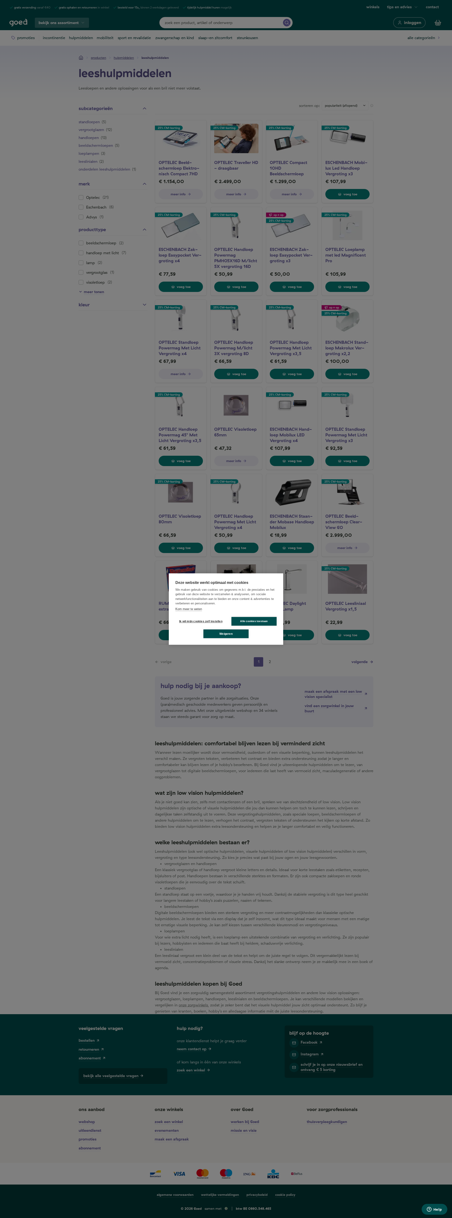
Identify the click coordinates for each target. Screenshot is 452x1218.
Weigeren (226, 634)
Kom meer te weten (188, 609)
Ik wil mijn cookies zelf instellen (200, 621)
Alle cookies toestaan (254, 621)
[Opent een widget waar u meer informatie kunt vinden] (434, 1210)
